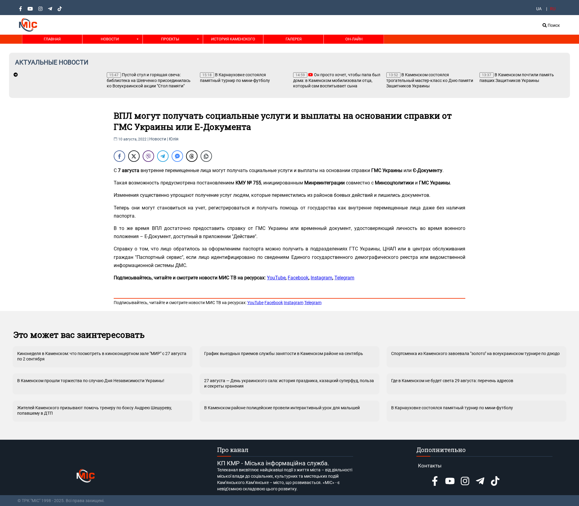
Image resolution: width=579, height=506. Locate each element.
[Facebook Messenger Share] (177, 156)
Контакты (429, 466)
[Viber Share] (148, 156)
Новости (110, 39)
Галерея (294, 39)
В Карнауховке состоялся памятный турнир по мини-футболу (235, 77)
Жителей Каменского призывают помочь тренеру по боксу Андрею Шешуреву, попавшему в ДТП (94, 410)
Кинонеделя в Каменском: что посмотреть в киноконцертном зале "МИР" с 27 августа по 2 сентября (101, 356)
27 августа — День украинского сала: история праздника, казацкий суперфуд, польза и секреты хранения (289, 383)
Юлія (174, 139)
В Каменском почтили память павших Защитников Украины (516, 77)
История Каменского (233, 39)
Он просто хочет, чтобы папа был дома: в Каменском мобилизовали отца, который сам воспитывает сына (336, 80)
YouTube (276, 278)
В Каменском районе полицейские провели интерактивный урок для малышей (282, 407)
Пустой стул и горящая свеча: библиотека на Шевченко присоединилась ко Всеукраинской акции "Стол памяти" (149, 80)
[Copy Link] (206, 156)
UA (539, 8)
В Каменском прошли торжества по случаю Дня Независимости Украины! (90, 380)
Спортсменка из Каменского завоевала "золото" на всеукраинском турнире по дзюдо (475, 353)
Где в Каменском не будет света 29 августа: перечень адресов (452, 380)
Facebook (298, 278)
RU (552, 8)
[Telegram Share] (163, 156)
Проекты (170, 39)
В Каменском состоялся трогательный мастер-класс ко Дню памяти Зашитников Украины (429, 80)
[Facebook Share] (119, 156)
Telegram (344, 278)
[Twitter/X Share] (134, 156)
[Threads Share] (192, 156)
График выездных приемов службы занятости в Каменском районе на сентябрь (283, 353)
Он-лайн (353, 39)
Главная (52, 39)
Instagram (321, 278)
